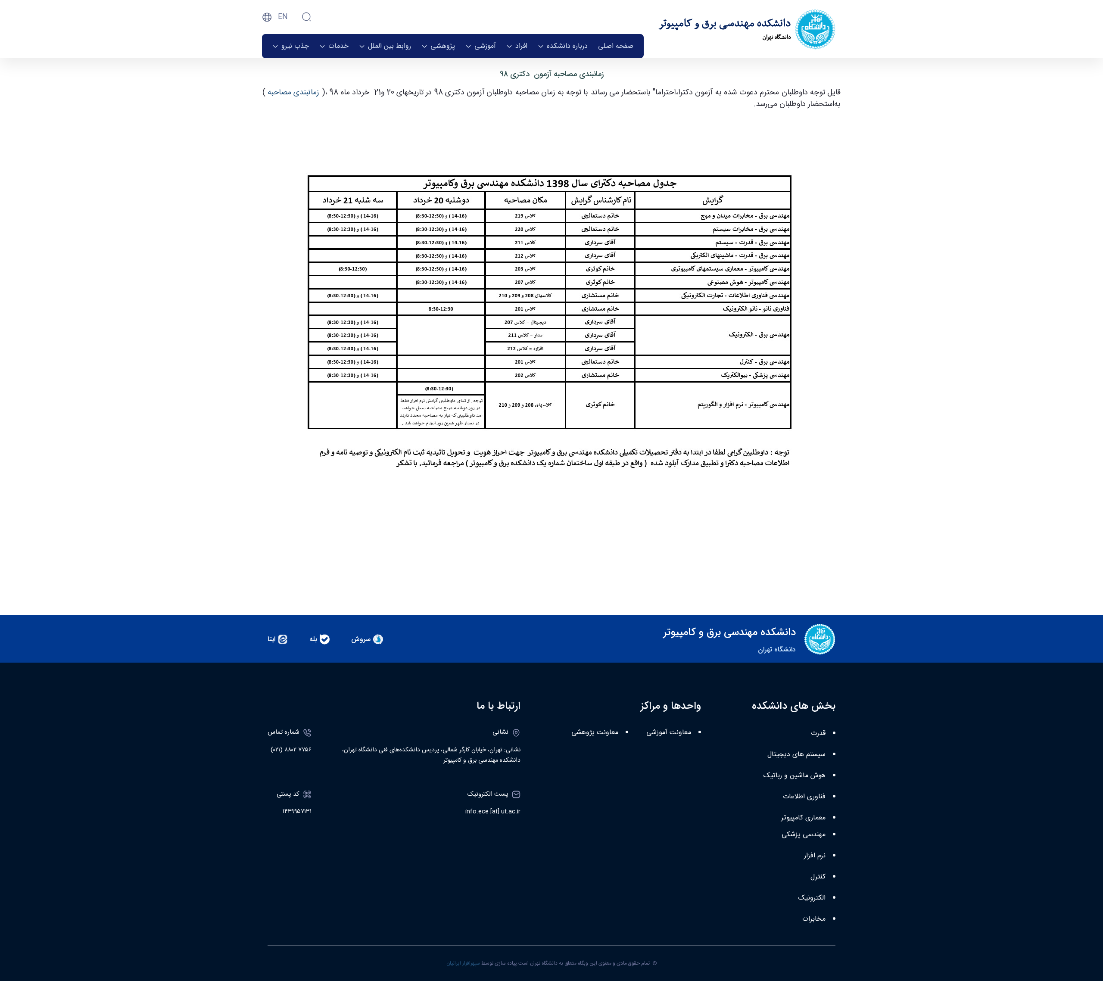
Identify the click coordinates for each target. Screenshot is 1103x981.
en (283, 17)
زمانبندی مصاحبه (294, 92)
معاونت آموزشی (668, 732)
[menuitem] (615, 46)
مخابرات (814, 919)
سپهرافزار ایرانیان (463, 963)
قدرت (818, 733)
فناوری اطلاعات (804, 797)
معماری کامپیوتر (803, 818)
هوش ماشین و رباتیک (794, 776)
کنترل (818, 877)
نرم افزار (815, 856)
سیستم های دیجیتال (796, 754)
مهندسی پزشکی (804, 835)
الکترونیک (812, 898)
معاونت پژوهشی (594, 732)
